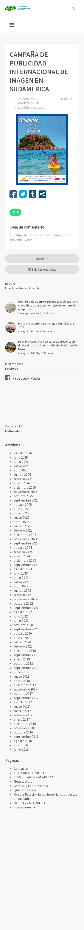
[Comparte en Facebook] (13, 194)
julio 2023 (21, 573)
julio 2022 (21, 616)
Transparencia (24, 807)
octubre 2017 (23, 693)
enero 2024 (22, 556)
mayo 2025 (22, 517)
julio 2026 (21, 457)
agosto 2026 (23, 453)
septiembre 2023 (26, 565)
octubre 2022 (23, 603)
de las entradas (42, 269)
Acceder (42, 258)
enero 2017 (22, 719)
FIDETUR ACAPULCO (29, 773)
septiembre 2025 (26, 500)
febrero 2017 (23, 715)
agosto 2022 (23, 612)
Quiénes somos (25, 790)
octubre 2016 (23, 732)
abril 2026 (21, 470)
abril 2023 (21, 586)
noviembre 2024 (25, 539)
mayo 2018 (22, 676)
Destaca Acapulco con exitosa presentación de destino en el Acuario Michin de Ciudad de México (48, 345)
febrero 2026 (23, 479)
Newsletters (23, 781)
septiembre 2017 (26, 698)
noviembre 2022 (25, 599)
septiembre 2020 (26, 629)
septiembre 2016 (26, 736)
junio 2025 (21, 513)
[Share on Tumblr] (32, 194)
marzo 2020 (22, 642)
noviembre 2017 (25, 689)
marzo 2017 (22, 711)
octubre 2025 (23, 496)
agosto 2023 (23, 569)
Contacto (21, 768)
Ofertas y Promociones (31, 786)
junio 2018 (21, 672)
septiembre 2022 (26, 607)
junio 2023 (21, 577)
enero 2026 (22, 483)
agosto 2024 (23, 547)
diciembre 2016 (25, 723)
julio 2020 (21, 638)
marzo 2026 (22, 474)
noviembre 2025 (25, 491)
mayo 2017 (22, 706)
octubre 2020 (23, 625)
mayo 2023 (22, 582)
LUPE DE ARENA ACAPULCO (34, 777)
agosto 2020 (23, 633)
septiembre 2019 (26, 655)
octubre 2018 (23, 663)
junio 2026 (21, 461)
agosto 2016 (23, 741)
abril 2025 (21, 522)
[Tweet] (23, 194)
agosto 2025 (23, 504)
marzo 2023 (22, 590)
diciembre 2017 (25, 685)
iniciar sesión (43, 235)
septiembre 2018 (26, 668)
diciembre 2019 (25, 650)
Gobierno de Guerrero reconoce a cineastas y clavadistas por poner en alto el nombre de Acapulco (48, 305)
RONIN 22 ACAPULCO (29, 803)
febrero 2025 (23, 530)
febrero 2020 (23, 646)
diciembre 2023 (25, 560)
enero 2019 (22, 659)
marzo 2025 (22, 526)
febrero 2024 (23, 552)
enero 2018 (22, 680)
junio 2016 (21, 749)
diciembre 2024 (25, 534)
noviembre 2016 (25, 728)
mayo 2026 (22, 466)
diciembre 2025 (25, 487)
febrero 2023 (23, 595)
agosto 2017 (23, 702)
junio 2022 (21, 620)
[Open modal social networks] (42, 194)
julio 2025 (21, 509)
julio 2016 (21, 745)
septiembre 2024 (26, 543)
